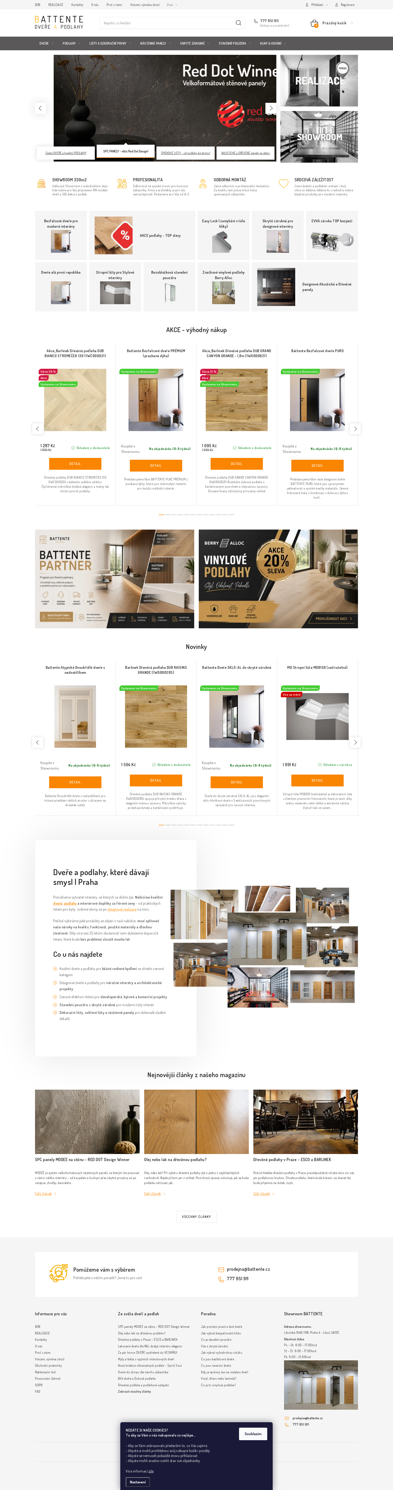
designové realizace (122, 909)
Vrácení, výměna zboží (145, 5)
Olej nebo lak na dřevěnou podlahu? (141, 1333)
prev (37, 428)
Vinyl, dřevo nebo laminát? (218, 1378)
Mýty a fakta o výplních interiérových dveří (146, 1359)
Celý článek (43, 1193)
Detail (75, 464)
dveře (58, 903)
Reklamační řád (45, 1372)
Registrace (347, 5)
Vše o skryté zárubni (214, 1346)
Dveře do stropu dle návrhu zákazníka (143, 1372)
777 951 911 (269, 20)
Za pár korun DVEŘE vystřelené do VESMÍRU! (147, 1352)
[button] (40, 108)
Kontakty (77, 5)
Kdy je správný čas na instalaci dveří (224, 1372)
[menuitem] (46, 43)
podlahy (70, 903)
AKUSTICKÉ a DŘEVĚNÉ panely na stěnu (245, 153)
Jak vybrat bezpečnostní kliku (221, 1333)
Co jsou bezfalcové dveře (217, 1359)
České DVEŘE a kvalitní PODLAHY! (65, 153)
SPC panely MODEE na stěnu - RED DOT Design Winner (154, 1326)
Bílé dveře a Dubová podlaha (137, 1378)
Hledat (238, 23)
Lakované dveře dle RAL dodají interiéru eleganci (150, 1346)
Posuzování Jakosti (47, 1378)
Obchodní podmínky (48, 1365)
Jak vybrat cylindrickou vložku (221, 1352)
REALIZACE (55, 5)
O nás (95, 5)
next (355, 428)
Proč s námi (114, 5)
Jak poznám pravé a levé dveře (221, 1326)
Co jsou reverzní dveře (216, 1365)
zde (151, 1471)
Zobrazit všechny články (134, 1391)
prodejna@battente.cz (248, 1269)
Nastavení (138, 1482)
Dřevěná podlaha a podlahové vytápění (143, 1385)
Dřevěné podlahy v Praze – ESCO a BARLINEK (148, 1339)
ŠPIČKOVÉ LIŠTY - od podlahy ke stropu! (185, 153)
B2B (37, 5)
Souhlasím (253, 1434)
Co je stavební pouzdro (216, 1339)
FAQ (37, 1391)
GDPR (38, 1385)
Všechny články (196, 1217)
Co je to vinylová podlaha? (218, 1385)
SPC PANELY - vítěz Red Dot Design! (125, 151)
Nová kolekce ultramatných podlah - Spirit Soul (150, 1365)
